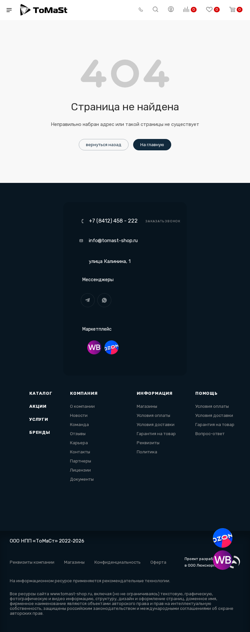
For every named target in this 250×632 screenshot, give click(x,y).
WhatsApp (104, 300)
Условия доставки (155, 424)
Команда (79, 424)
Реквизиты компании (32, 562)
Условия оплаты (153, 415)
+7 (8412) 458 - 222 (113, 221)
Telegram (88, 300)
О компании (82, 406)
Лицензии (80, 470)
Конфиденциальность (117, 562)
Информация (155, 393)
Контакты (80, 451)
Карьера (79, 442)
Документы (82, 479)
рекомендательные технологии (135, 580)
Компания (83, 393)
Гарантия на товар (156, 433)
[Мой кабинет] (171, 10)
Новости (79, 415)
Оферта (158, 562)
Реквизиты (148, 442)
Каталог (40, 393)
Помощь (206, 393)
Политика (147, 451)
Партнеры (80, 461)
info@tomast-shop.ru (113, 240)
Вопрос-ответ (210, 433)
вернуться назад (103, 144)
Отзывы (78, 433)
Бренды (39, 432)
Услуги (38, 419)
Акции (38, 406)
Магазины (147, 406)
